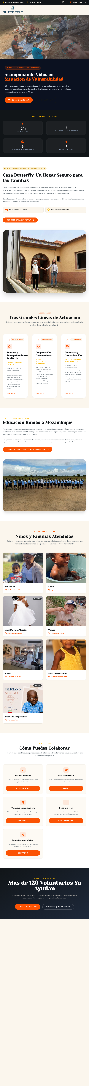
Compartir (23, 853)
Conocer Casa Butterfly (18, 220)
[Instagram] (63, 2)
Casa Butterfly (46, 100)
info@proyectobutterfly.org (15, 2)
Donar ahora (23, 788)
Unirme (66, 788)
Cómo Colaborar (20, 100)
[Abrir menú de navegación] (84, 10)
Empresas (23, 821)
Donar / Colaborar (79, 2)
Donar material (66, 821)
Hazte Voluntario (28, 907)
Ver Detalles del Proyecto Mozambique (25, 449)
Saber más (10, 393)
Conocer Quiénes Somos (58, 907)
